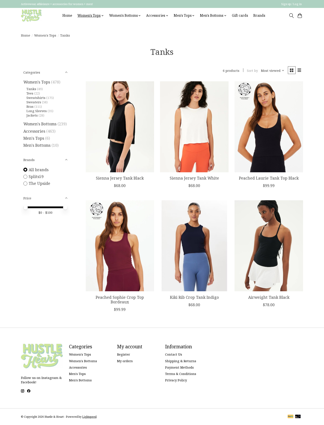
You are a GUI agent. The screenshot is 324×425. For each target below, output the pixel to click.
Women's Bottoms (39, 123)
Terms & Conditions (180, 373)
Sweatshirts (35, 97)
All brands (38, 169)
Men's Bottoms (36, 145)
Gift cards (240, 15)
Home (67, 15)
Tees (29, 93)
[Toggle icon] (291, 16)
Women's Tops (45, 35)
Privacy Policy (176, 380)
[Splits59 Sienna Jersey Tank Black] (120, 126)
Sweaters (33, 102)
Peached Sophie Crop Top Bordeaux (120, 299)
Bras (30, 106)
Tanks (31, 89)
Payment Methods (179, 367)
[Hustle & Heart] (31, 15)
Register (123, 354)
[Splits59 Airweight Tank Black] (269, 245)
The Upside (39, 183)
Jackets (32, 115)
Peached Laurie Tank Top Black (269, 178)
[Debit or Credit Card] (298, 417)
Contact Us (173, 354)
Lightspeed (89, 417)
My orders (125, 361)
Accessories (34, 131)
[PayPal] (290, 417)
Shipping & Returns (180, 361)
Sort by (252, 70)
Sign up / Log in (291, 4)
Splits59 (36, 176)
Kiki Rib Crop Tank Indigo (194, 297)
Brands (259, 15)
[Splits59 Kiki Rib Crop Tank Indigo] (194, 245)
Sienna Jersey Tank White (194, 178)
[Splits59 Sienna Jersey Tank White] (194, 126)
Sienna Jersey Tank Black (120, 178)
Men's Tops (33, 138)
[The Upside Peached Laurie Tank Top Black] (269, 126)
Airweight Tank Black (268, 297)
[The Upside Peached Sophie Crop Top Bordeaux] (120, 245)
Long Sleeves (36, 111)
